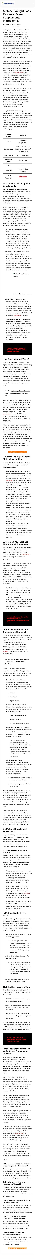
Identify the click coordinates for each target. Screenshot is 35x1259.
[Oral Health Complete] (8, 3)
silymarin (9, 480)
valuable (5, 651)
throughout (26, 893)
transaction (25, 554)
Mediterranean (19, 73)
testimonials (19, 1133)
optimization (7, 414)
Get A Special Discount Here (17, 452)
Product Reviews (21, 26)
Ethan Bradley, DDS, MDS (13, 24)
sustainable (17, 315)
